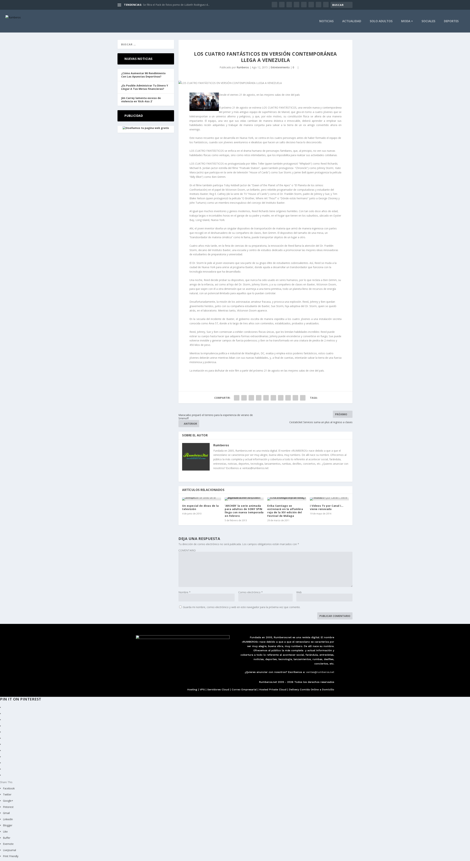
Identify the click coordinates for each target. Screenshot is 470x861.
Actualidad (351, 21)
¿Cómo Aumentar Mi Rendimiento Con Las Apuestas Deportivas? (143, 74)
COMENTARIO (187, 550)
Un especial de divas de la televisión (200, 507)
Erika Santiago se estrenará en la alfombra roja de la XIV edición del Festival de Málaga (285, 511)
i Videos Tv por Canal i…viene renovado (326, 507)
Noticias (326, 21)
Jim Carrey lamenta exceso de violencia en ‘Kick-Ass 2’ (141, 99)
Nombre (184, 592)
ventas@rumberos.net (320, 672)
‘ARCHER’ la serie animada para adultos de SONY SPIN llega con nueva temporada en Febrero (244, 511)
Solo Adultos (381, 21)
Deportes (451, 21)
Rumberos (243, 67)
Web (299, 592)
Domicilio (328, 689)
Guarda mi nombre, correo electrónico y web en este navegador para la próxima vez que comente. (241, 607)
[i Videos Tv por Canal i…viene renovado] (329, 499)
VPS (202, 689)
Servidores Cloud (218, 689)
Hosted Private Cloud (272, 689)
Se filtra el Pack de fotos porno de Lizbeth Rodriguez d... (176, 4)
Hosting (192, 689)
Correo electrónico (250, 592)
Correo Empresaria (244, 689)
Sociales (428, 21)
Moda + (407, 21)
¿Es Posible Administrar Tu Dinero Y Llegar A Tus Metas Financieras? (144, 87)
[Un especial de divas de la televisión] (201, 499)
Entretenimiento (280, 67)
